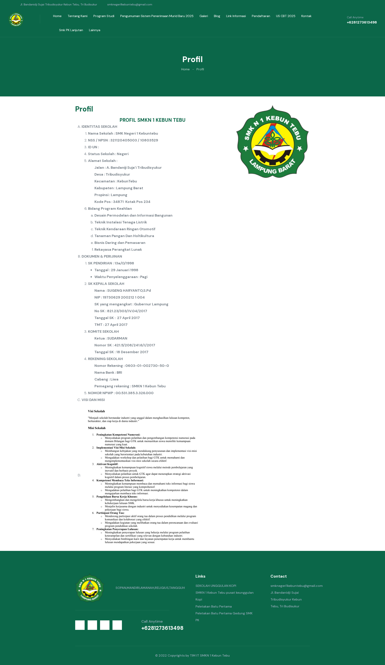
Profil (200, 69)
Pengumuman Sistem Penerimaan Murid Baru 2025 (157, 16)
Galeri (204, 16)
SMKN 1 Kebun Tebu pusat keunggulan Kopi (225, 596)
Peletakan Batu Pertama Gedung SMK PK (224, 616)
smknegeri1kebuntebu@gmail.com (129, 4)
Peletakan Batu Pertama (214, 606)
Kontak (306, 16)
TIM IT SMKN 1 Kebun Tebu (210, 655)
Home (57, 16)
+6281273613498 (362, 22)
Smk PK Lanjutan (71, 30)
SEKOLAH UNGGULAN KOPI (216, 586)
